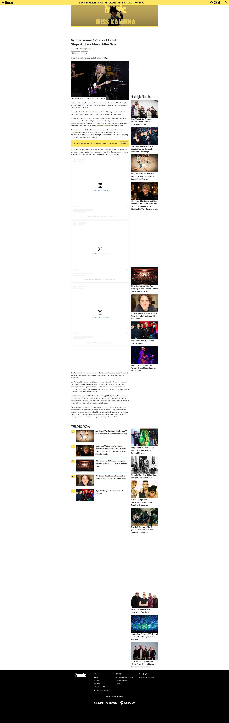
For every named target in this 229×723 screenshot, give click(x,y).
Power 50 (139, 2)
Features (91, 2)
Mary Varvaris (90, 49)
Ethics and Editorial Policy (100, 687)
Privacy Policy (97, 680)
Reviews (122, 2)
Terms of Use (97, 683)
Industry (102, 2)
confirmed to (103, 126)
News (82, 2)
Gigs (130, 2)
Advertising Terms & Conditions (101, 690)
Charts (112, 2)
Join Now (124, 143)
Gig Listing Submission (121, 680)
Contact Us (118, 683)
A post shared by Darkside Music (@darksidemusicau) (100, 279)
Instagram (74, 132)
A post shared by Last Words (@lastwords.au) (100, 216)
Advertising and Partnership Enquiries (125, 677)
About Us (96, 677)
